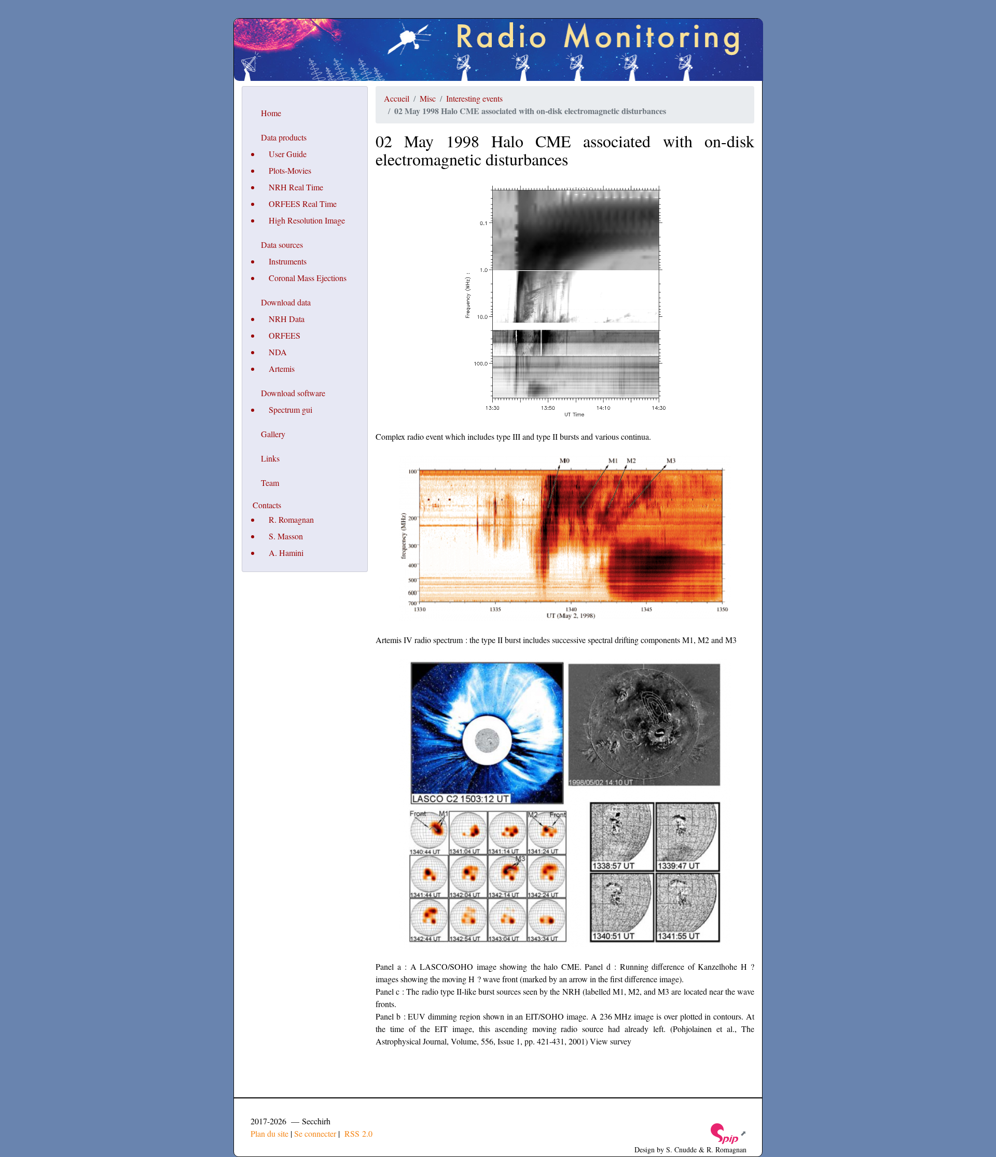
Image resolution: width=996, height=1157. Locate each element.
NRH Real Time (296, 187)
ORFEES (284, 335)
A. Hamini (286, 552)
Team (270, 482)
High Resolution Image (307, 220)
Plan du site (269, 1133)
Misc (428, 98)
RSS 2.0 (357, 1133)
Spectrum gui (290, 409)
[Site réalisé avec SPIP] (727, 1133)
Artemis (282, 368)
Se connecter (315, 1133)
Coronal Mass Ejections (308, 277)
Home (271, 112)
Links (270, 458)
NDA (278, 351)
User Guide (288, 153)
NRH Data (287, 318)
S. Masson (286, 536)
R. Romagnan (291, 519)
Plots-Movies (290, 170)
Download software (293, 392)
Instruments (288, 261)
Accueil (396, 98)
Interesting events (474, 98)
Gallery (273, 433)
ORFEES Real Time (303, 203)
